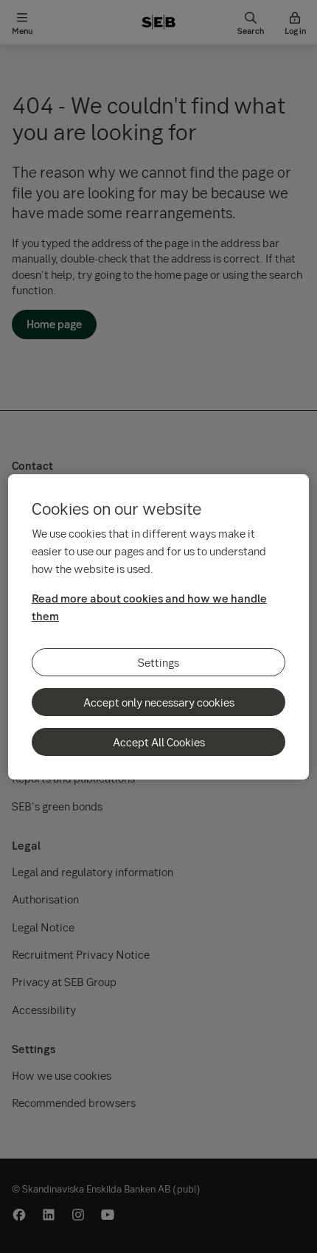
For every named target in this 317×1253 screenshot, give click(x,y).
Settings (158, 662)
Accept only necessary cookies (158, 702)
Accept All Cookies (159, 742)
